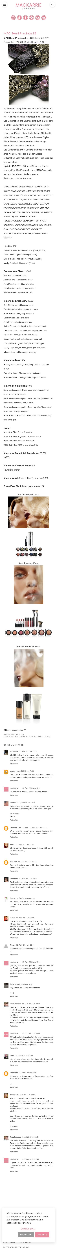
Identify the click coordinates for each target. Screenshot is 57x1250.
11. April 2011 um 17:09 (31, 788)
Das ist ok (42, 1235)
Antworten (14, 763)
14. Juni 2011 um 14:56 (31, 1033)
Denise (13, 802)
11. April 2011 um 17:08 (24, 771)
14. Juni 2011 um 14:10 (31, 1003)
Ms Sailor (14, 751)
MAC (12, 736)
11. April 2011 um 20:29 (28, 878)
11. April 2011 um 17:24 (25, 802)
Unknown (14, 1072)
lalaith (12, 917)
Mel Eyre (13, 861)
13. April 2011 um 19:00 (31, 962)
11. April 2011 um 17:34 (25, 844)
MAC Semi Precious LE (20, 33)
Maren (12, 945)
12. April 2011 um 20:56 (25, 917)
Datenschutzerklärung (16, 1247)
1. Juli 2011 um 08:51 (30, 1137)
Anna (12, 844)
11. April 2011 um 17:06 (28, 751)
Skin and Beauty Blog (19, 827)
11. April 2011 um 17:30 (38, 827)
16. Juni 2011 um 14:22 (26, 1094)
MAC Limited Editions (24, 736)
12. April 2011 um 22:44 (25, 945)
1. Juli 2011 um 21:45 (30, 1159)
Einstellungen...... (28, 1228)
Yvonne (13, 1094)
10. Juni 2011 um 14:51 (23, 984)
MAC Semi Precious (42, 736)
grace (12, 771)
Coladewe (14, 878)
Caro (12, 1055)
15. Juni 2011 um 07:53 (24, 1055)
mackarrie (14, 788)
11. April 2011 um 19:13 (27, 861)
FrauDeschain (15, 1003)
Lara (12, 984)
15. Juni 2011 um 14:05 (28, 1072)
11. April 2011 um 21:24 (25, 898)
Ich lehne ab (25, 1235)
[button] (4, 4)
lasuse (12, 898)
